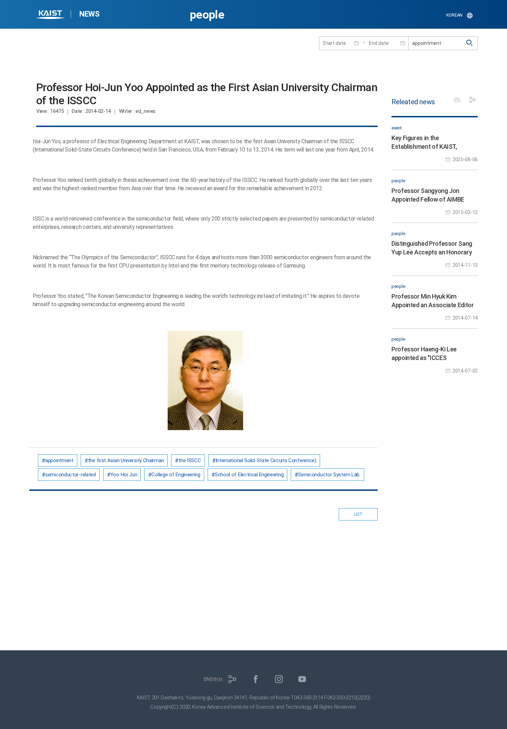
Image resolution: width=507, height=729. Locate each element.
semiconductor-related (70, 475)
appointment (59, 460)
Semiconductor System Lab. (329, 475)
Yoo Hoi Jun (123, 475)
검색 (469, 43)
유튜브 (302, 679)
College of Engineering (175, 475)
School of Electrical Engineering (249, 475)
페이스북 (256, 679)
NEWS (89, 14)
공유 (472, 100)
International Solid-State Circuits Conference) (266, 460)
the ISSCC (189, 460)
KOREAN (454, 15)
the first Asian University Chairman (126, 460)
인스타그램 (279, 679)
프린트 (457, 100)
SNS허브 (213, 679)
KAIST (51, 15)
